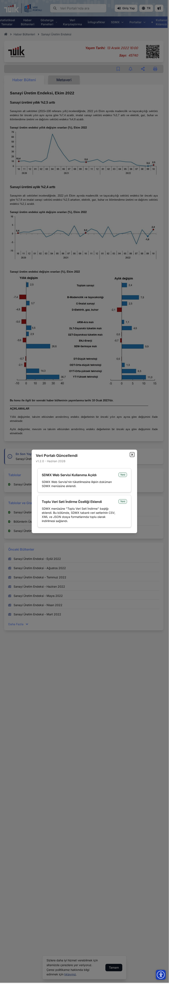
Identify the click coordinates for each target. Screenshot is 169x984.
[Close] (132, 454)
